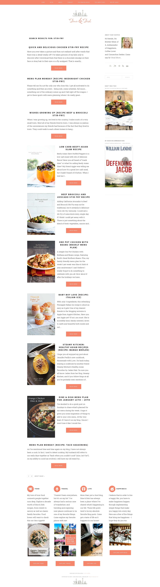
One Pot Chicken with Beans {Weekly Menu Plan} (73, 245)
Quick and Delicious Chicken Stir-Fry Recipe (59, 47)
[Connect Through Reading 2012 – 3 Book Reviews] (119, 166)
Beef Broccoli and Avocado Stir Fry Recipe (73, 195)
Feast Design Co (93, 576)
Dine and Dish (80, 17)
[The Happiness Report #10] (120, 545)
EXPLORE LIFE (91, 563)
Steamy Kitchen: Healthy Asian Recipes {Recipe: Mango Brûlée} (73, 347)
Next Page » (39, 476)
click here (87, 573)
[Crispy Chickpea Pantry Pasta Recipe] (38, 555)
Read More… (116, 57)
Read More (59, 68)
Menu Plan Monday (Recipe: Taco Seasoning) (58, 444)
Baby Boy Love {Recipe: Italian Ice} (74, 296)
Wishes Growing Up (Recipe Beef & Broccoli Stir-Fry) (59, 114)
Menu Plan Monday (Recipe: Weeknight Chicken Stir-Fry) (58, 80)
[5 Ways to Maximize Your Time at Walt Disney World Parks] (65, 555)
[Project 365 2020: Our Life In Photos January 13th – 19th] (92, 555)
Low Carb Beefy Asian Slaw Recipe (73, 148)
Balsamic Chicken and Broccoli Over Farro (116, 88)
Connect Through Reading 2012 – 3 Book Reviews (117, 143)
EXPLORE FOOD (38, 563)
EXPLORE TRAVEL (65, 563)
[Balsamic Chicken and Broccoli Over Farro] (119, 111)
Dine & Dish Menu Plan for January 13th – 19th (73, 398)
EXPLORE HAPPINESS (120, 552)
